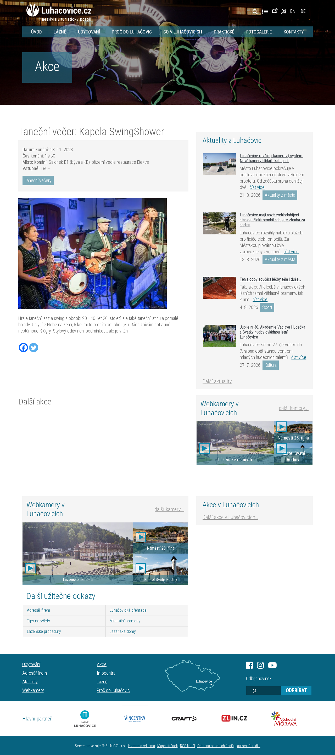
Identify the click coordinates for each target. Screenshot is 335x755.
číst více (257, 187)
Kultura (271, 365)
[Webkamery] (283, 11)
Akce (47, 66)
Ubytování (89, 32)
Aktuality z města (280, 195)
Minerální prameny (125, 620)
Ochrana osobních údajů (215, 746)
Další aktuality (217, 381)
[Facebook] (23, 347)
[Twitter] (33, 347)
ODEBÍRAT (296, 690)
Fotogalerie (259, 32)
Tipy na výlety (38, 620)
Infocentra (106, 673)
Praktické (224, 32)
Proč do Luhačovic (132, 32)
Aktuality (30, 681)
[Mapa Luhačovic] (275, 11)
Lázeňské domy (123, 631)
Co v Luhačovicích (182, 32)
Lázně (60, 32)
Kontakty (294, 32)
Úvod (36, 32)
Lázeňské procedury (44, 631)
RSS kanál (187, 746)
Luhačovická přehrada (128, 610)
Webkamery (33, 690)
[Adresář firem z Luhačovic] (265, 12)
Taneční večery (38, 180)
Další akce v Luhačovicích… (230, 517)
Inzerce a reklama (141, 746)
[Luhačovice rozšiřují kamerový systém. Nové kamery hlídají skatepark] (219, 164)
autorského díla (248, 746)
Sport (267, 307)
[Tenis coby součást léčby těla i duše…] (219, 288)
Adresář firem (38, 610)
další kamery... (294, 408)
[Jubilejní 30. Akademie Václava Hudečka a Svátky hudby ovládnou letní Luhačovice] (219, 336)
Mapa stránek (167, 746)
